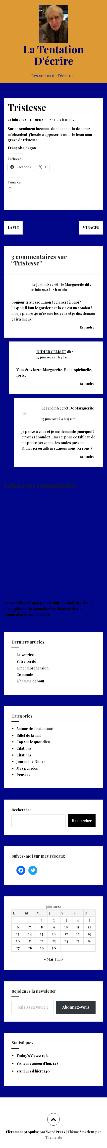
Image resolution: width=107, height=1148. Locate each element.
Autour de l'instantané (34, 728)
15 (41, 934)
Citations (67, 119)
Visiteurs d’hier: (30, 1071)
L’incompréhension (32, 668)
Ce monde (24, 674)
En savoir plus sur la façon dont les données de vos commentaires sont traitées (49, 609)
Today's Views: (29, 1055)
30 (54, 948)
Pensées (23, 774)
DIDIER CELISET (43, 119)
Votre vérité (26, 661)
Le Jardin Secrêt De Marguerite (57, 284)
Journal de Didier (30, 761)
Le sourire (25, 655)
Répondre (87, 327)
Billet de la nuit (28, 735)
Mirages (91, 227)
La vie (13, 227)
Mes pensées (27, 768)
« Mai (48, 959)
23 (54, 941)
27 (18, 948)
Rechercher (21, 810)
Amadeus (87, 1132)
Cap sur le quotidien (33, 741)
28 (30, 948)
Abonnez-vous (76, 1007)
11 (77, 927)
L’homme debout (30, 681)
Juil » (59, 959)
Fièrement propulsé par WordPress (35, 1132)
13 (17, 934)
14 (30, 934)
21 (30, 941)
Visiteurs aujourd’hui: (34, 1063)
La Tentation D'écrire (53, 55)
